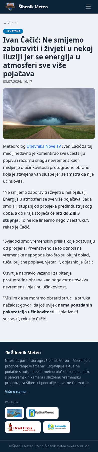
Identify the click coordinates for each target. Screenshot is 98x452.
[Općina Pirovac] (42, 413)
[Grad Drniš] (23, 427)
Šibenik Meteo (33, 7)
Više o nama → (17, 391)
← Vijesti (10, 22)
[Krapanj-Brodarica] (57, 427)
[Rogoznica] (14, 413)
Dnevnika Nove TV (44, 146)
